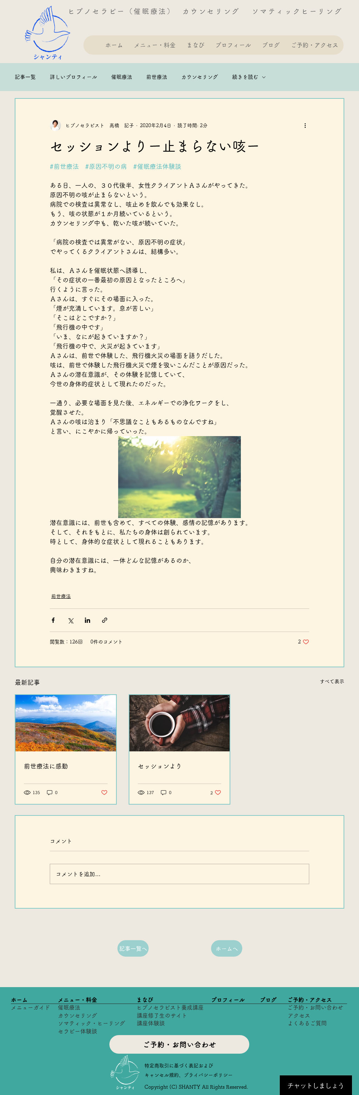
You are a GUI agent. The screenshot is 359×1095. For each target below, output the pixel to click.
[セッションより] (179, 723)
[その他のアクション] (305, 125)
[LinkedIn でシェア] (87, 620)
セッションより (160, 766)
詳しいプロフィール (73, 77)
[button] (154, 45)
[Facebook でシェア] (53, 620)
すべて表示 (332, 681)
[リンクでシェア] (104, 620)
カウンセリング (199, 77)
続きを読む (245, 77)
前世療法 (156, 77)
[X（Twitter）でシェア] (70, 620)
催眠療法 (121, 77)
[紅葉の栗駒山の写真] (65, 723)
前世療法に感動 (46, 766)
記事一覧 (25, 77)
